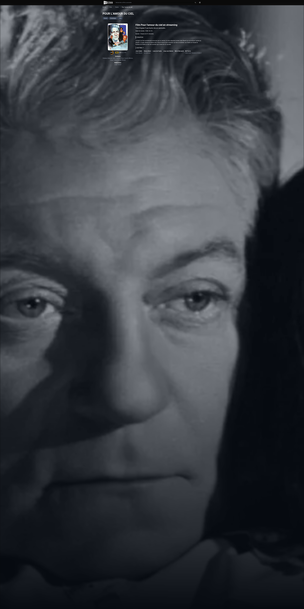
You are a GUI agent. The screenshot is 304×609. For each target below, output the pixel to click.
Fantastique (113, 18)
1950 (120, 18)
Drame (117, 7)
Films (110, 7)
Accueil (104, 7)
